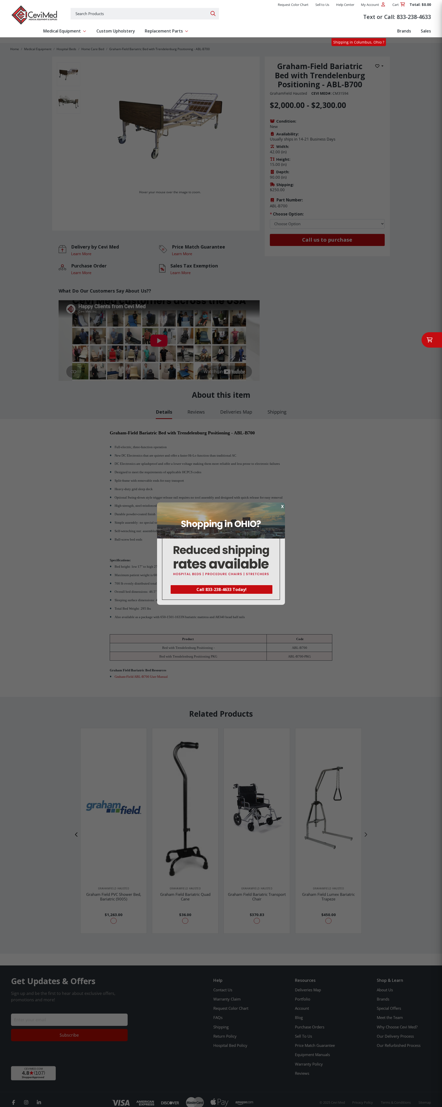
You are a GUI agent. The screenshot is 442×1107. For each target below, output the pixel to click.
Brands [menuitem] (404, 31)
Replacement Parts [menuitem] (164, 31)
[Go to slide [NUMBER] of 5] (76, 834)
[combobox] (145, 13)
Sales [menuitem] (426, 31)
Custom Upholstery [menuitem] (115, 31)
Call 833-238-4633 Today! (221, 589)
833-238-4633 (414, 16)
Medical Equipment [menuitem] (62, 31)
